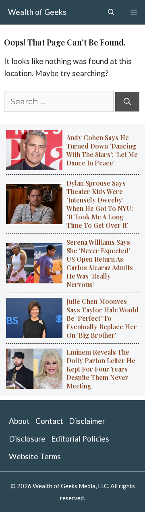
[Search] (127, 101)
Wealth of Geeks (37, 12)
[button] (111, 12)
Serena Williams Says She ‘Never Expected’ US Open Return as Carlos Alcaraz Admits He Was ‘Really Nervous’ (99, 263)
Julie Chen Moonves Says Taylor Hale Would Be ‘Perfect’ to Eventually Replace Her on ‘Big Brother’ (102, 318)
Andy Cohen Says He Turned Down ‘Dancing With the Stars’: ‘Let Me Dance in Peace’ (102, 150)
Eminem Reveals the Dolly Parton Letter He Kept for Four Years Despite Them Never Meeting (100, 369)
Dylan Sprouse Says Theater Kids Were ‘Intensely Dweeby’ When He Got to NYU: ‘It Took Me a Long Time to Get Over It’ (99, 204)
